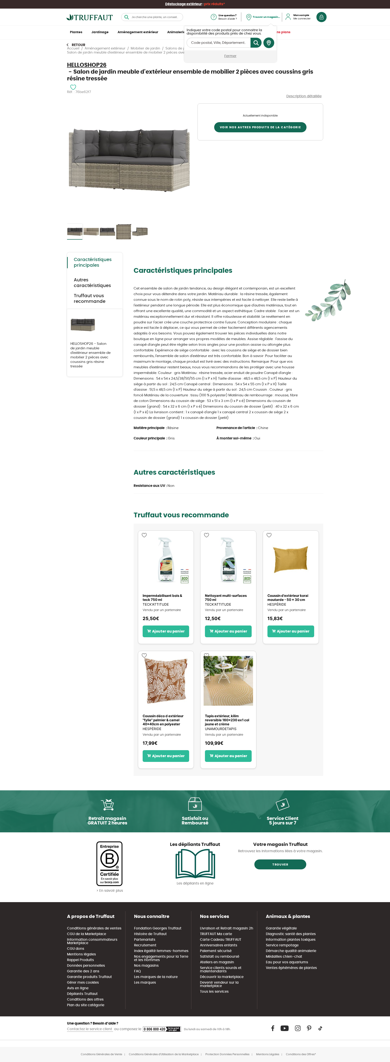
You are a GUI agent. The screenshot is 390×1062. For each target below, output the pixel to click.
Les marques (145, 982)
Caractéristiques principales (93, 262)
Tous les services (214, 991)
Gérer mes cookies (83, 982)
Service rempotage (282, 945)
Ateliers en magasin (217, 962)
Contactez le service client (90, 1029)
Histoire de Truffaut (150, 934)
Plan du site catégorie (85, 1005)
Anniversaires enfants (218, 945)
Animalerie (176, 32)
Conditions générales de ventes (94, 928)
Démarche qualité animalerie (291, 951)
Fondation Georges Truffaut (157, 928)
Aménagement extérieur (138, 32)
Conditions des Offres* (301, 1054)
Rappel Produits (80, 960)
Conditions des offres (85, 999)
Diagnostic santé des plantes (291, 934)
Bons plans (281, 32)
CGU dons (75, 948)
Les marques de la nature (156, 977)
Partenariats (144, 939)
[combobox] (152, 17)
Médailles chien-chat (284, 956)
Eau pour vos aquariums (287, 962)
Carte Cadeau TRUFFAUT (220, 939)
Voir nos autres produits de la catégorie (260, 127)
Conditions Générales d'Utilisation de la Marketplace (164, 1054)
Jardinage (100, 32)
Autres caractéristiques (92, 283)
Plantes (76, 32)
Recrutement (145, 945)
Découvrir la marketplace (222, 977)
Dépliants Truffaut (82, 994)
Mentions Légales (267, 1054)
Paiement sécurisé (216, 951)
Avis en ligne (77, 988)
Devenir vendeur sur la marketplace (219, 984)
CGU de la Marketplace (86, 934)
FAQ (137, 971)
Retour (78, 45)
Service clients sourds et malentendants (220, 969)
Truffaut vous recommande (89, 299)
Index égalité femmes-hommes (161, 951)
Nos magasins (146, 965)
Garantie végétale (281, 928)
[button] (76, 160)
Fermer (230, 56)
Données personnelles (86, 965)
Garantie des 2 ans (83, 971)
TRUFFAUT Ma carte (216, 934)
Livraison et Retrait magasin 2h (226, 928)
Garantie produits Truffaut (89, 977)
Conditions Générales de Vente (101, 1054)
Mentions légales (81, 954)
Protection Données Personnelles (227, 1054)
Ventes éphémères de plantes (291, 968)
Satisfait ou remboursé (219, 956)
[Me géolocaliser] (268, 42)
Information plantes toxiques (291, 939)
